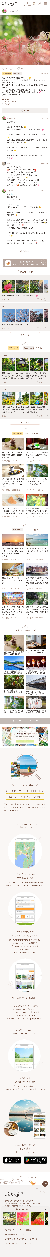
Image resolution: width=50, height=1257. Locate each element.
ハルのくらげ (11, 118)
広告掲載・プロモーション (14, 1230)
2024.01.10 (44, 118)
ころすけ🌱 (5, 355)
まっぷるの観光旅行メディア (14, 1234)
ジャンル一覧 (9, 1243)
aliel (8, 163)
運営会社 (28, 1230)
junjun (4, 278)
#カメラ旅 (6, 99)
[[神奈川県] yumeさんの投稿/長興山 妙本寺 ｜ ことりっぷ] (9, 1218)
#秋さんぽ (6, 104)
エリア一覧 (33, 1239)
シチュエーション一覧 (23, 1243)
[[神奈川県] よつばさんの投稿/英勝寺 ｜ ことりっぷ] (23, 1218)
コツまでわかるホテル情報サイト (16, 1239)
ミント (4, 389)
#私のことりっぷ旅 (9, 101)
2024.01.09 (44, 163)
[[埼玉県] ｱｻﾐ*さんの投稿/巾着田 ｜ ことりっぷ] (37, 1218)
